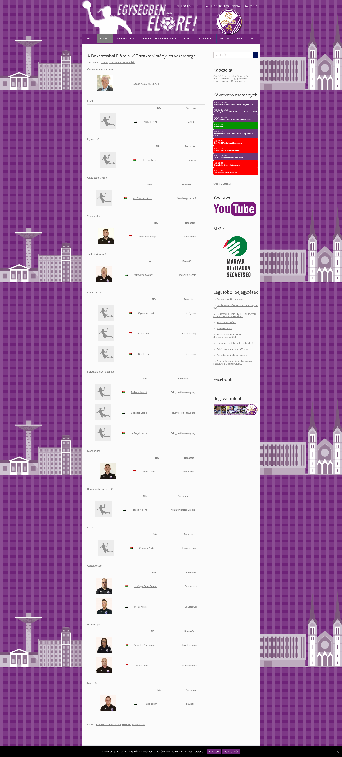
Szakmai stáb (138, 724)
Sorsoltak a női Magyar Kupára (232, 355)
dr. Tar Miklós (141, 607)
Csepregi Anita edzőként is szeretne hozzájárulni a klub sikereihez (232, 362)
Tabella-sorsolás (217, 6)
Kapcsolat (251, 6)
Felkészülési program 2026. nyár (233, 349)
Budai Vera (143, 333)
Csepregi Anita (146, 548)
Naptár (236, 6)
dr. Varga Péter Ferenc (145, 586)
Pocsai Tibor (149, 160)
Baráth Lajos (144, 354)
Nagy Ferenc (150, 122)
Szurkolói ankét (224, 328)
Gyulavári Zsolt (146, 313)
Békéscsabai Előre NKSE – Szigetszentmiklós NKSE (228, 335)
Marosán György (147, 236)
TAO (239, 38)
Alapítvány (205, 38)
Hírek (89, 38)
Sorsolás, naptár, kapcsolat (230, 299)
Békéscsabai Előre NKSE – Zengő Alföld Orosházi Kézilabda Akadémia (234, 315)
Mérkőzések (125, 38)
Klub (187, 38)
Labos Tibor (149, 471)
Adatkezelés (231, 751)
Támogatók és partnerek (159, 38)
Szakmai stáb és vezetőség (122, 62)
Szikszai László (139, 413)
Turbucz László (139, 392)
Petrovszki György (143, 275)
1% (251, 38)
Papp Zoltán (151, 704)
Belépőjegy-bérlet (189, 6)
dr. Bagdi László (139, 433)
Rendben (214, 751)
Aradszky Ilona (139, 510)
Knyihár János (141, 665)
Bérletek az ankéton (226, 322)
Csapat (105, 38)
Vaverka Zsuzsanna (144, 645)
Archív (224, 38)
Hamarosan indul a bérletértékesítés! (235, 343)
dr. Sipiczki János (142, 198)
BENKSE (126, 724)
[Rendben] (337, 751)
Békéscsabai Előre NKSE (108, 724)
